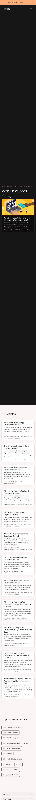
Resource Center (12, 186)
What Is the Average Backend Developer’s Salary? (16, 492)
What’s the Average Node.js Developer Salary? (15, 558)
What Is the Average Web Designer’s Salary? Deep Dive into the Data (18, 604)
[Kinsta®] (6, 8)
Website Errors (10, 733)
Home (3, 186)
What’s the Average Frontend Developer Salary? (16, 535)
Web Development (26, 186)
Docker (7, 764)
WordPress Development (14, 727)
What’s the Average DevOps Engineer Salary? (15, 513)
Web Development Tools (13, 738)
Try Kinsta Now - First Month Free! (16, 2)
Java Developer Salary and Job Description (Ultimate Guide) (17, 219)
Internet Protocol (10, 775)
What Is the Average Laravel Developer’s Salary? (15, 468)
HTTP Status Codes (11, 748)
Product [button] (6, 794)
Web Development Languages (15, 743)
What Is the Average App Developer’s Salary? (14, 423)
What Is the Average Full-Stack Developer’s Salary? (16, 581)
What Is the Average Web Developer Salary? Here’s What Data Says (17, 655)
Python (7, 754)
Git (18, 764)
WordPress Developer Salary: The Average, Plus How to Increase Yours (17, 681)
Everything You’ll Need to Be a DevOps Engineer (16, 447)
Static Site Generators (12, 759)
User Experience (10, 770)
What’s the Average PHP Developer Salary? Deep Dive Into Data (18, 629)
